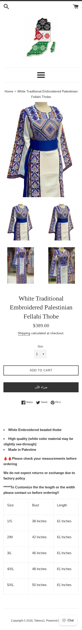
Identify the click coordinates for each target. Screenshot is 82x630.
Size (40, 346)
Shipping (24, 333)
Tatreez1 (39, 620)
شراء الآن (41, 387)
